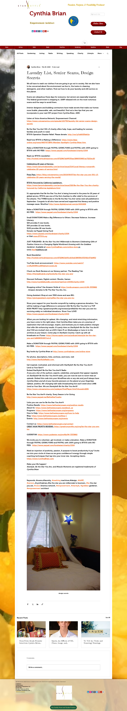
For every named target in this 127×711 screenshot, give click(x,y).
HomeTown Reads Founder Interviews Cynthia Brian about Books (30, 642)
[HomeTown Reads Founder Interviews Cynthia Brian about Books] (31, 629)
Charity (80, 53)
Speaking (70, 53)
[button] (108, 53)
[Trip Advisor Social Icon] (48, 31)
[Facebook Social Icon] (37, 31)
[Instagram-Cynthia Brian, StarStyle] (35, 31)
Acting (41, 53)
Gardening (31, 53)
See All (108, 617)
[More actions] (99, 67)
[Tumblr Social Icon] (39, 31)
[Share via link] (42, 604)
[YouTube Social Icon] (43, 31)
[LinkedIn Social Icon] (33, 31)
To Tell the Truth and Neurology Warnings (93, 642)
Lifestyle (90, 53)
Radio (50, 53)
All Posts (20, 53)
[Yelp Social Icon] (46, 31)
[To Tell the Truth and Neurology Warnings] (95, 629)
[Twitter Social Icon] (41, 31)
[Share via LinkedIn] (37, 604)
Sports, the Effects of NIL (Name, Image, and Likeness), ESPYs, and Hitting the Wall (63, 642)
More (100, 53)
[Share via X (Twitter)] (33, 604)
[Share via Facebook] (28, 604)
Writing (60, 53)
